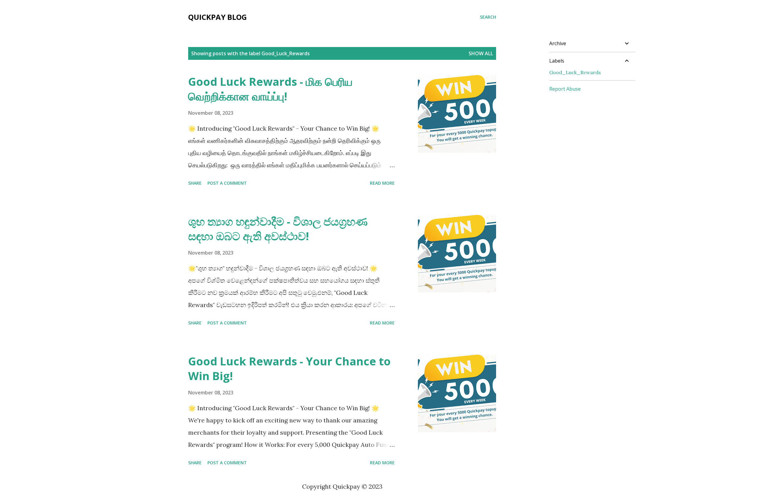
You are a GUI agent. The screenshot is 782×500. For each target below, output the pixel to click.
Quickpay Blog (217, 17)
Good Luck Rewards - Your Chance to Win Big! (289, 368)
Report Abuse (565, 88)
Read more (382, 183)
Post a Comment (227, 183)
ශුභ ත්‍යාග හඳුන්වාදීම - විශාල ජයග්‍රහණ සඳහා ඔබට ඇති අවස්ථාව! (277, 229)
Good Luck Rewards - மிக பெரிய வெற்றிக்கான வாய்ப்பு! (270, 89)
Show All (481, 53)
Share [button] (195, 183)
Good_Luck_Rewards (575, 72)
